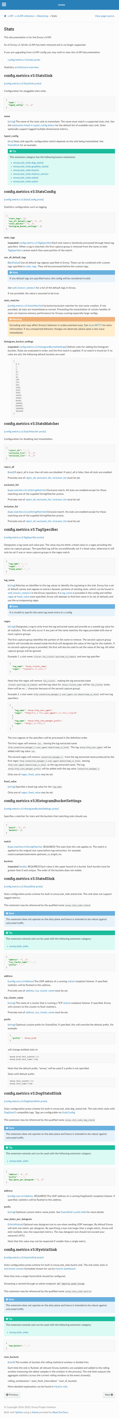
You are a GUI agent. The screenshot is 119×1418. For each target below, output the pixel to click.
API (11, 16)
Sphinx (19, 1412)
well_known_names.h (23, 288)
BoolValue (13, 262)
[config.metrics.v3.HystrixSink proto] (24, 1257)
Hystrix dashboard (65, 1269)
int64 (11, 1362)
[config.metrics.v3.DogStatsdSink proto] (25, 1101)
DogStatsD (10, 1112)
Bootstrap (42, 16)
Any (10, 141)
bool (10, 472)
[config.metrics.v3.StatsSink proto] (22, 83)
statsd (71, 981)
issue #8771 (95, 325)
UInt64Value (15, 1224)
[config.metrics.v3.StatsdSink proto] (23, 886)
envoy (61, 5)
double (22, 866)
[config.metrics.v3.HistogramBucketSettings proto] (31, 809)
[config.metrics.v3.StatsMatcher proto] (25, 431)
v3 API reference (25, 16)
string (11, 121)
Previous (13, 1395)
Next (108, 1395)
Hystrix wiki (60, 1386)
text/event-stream (14, 1269)
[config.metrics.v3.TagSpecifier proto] (24, 537)
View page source (104, 16)
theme (35, 1412)
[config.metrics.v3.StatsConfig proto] (24, 199)
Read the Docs (60, 1412)
